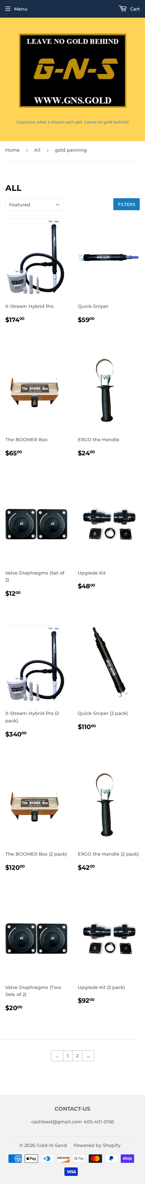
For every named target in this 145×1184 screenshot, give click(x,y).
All (37, 150)
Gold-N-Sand (52, 1145)
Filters (126, 204)
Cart (134, 9)
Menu (20, 9)
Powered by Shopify (97, 1145)
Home (12, 150)
